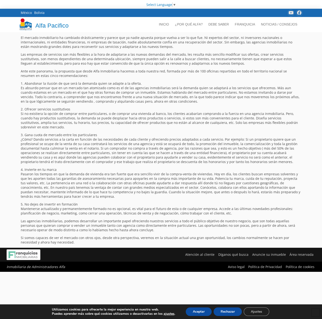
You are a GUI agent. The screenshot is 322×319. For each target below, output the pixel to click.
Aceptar (199, 311)
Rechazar (228, 311)
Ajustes (256, 311)
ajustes (169, 314)
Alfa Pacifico (52, 25)
